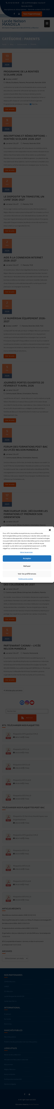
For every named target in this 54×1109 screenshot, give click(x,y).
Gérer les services (26, 552)
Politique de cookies (25, 578)
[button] (49, 530)
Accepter (27, 558)
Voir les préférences (27, 574)
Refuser (27, 566)
